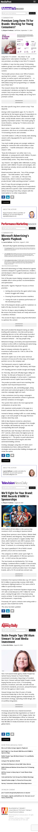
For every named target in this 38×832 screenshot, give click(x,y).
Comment (6, 202)
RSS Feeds (22, 810)
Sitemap (28, 810)
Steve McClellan (8, 645)
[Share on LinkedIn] (8, 197)
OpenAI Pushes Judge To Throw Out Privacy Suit (16, 780)
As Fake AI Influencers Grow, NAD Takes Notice (16, 764)
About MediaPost (13, 808)
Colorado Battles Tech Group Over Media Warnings (17, 777)
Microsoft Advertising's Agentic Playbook (14, 748)
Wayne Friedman (8, 30)
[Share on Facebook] (3, 197)
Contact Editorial (13, 810)
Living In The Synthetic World (10, 761)
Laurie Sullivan (7, 242)
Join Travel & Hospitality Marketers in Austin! (15, 793)
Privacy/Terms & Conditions (16, 812)
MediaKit (22, 808)
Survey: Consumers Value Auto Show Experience (16, 783)
